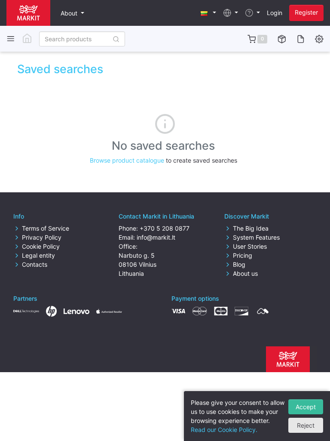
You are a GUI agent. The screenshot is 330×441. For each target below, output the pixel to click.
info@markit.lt (156, 237)
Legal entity (38, 255)
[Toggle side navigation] (10, 39)
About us (245, 273)
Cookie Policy (41, 246)
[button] (208, 13)
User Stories (250, 246)
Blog (239, 264)
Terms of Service (45, 228)
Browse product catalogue (127, 160)
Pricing (242, 255)
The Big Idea (251, 228)
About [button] (70, 13)
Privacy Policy (41, 237)
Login (274, 12)
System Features (256, 237)
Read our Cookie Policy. (224, 429)
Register (306, 12)
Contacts (34, 264)
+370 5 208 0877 (164, 228)
